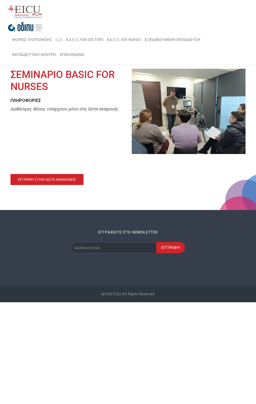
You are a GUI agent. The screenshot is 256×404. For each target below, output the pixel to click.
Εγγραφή (170, 247)
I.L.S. (59, 39)
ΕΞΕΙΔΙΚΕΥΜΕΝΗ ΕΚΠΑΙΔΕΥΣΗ (172, 39)
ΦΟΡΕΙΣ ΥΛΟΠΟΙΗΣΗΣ (32, 39)
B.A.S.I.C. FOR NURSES (124, 39)
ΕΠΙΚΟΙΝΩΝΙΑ (72, 54)
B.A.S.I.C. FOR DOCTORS (85, 39)
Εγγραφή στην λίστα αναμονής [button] (47, 179)
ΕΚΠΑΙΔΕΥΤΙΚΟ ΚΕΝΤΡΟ (34, 54)
